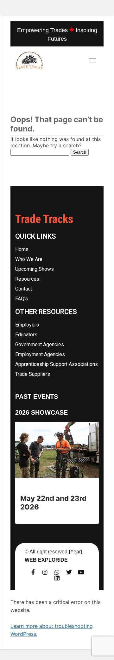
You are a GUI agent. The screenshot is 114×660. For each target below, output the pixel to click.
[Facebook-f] (33, 572)
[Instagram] (45, 572)
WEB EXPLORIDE (46, 560)
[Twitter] (69, 572)
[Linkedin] (57, 578)
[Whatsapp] (57, 572)
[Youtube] (81, 572)
